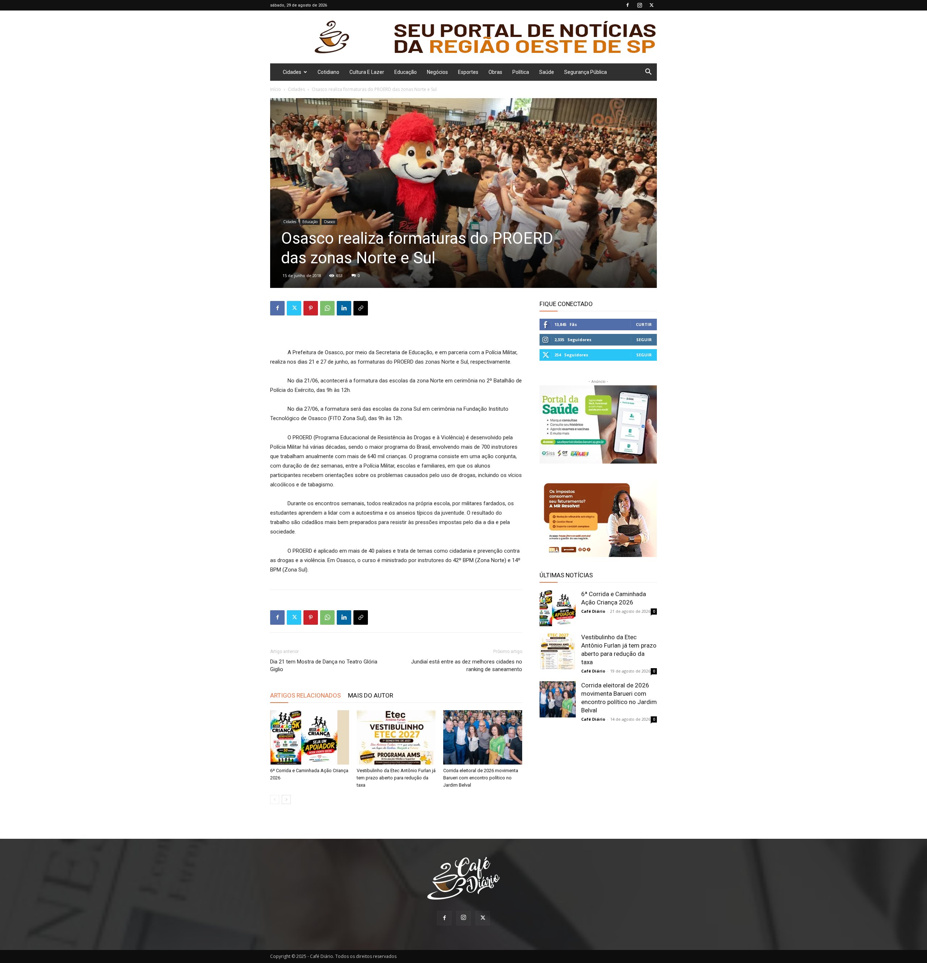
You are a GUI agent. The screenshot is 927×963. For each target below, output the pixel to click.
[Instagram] (639, 5)
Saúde (546, 72)
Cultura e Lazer (366, 72)
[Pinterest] (310, 308)
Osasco (329, 221)
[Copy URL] (360, 308)
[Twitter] (651, 5)
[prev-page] (274, 799)
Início (275, 89)
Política (520, 72)
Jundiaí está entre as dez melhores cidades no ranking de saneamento (466, 665)
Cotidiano (328, 72)
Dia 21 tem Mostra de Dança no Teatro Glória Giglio (323, 665)
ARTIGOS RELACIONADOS (305, 695)
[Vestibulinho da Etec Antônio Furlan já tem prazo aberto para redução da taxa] (396, 737)
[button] (648, 72)
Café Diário (593, 611)
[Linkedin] (344, 308)
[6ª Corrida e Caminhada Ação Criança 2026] (309, 737)
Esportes (468, 72)
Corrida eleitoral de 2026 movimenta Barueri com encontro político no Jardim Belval (480, 778)
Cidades (292, 72)
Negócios (437, 72)
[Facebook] (627, 5)
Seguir (644, 339)
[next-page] (286, 799)
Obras (495, 72)
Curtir (644, 324)
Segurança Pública (585, 72)
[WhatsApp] (327, 308)
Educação (405, 72)
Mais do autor (370, 695)
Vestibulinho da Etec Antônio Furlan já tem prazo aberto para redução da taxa (396, 778)
